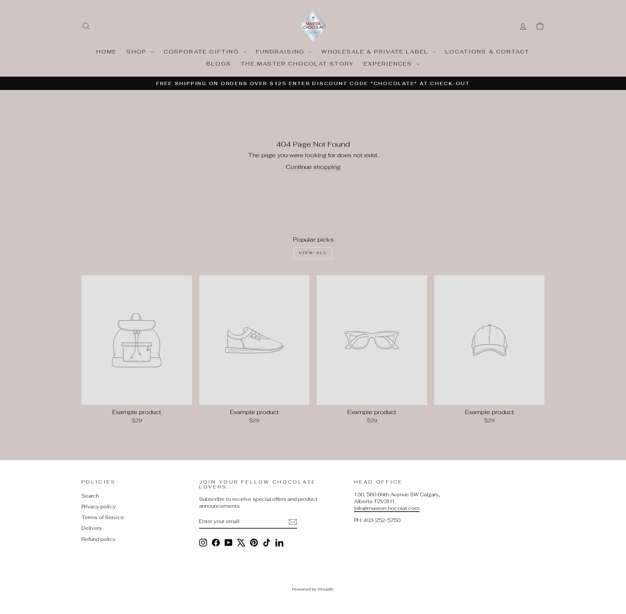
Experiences (389, 63)
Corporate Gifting (202, 51)
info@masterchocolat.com (387, 508)
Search (90, 496)
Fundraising (281, 51)
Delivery (92, 528)
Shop (138, 51)
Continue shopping (313, 167)
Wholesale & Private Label (375, 51)
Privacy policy (99, 506)
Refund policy (99, 539)
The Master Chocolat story (297, 63)
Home (107, 51)
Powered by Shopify (313, 589)
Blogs (218, 63)
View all (313, 252)
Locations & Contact (487, 51)
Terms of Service (103, 517)
